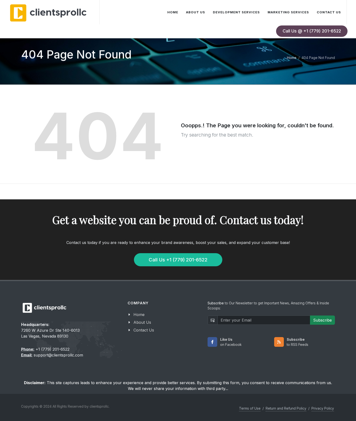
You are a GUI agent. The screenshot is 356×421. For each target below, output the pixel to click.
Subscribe (322, 320)
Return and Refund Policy (286, 408)
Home (291, 58)
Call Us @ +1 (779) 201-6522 (312, 30)
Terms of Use (250, 408)
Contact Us (143, 330)
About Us (142, 322)
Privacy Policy (322, 408)
